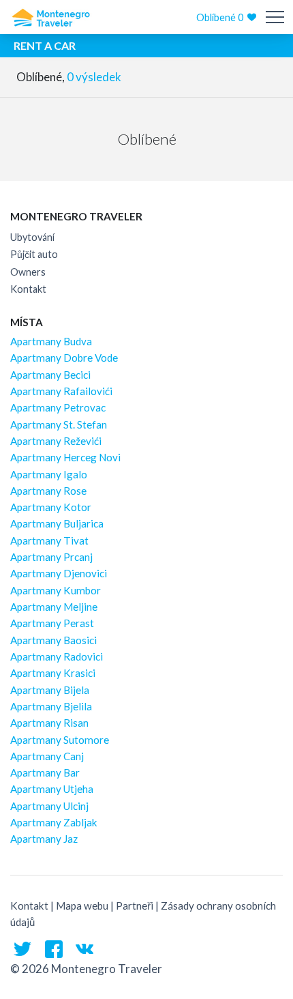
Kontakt (28, 289)
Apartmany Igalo (48, 474)
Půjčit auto (34, 254)
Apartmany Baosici (53, 640)
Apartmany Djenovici (58, 573)
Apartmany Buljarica (57, 523)
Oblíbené (219, 17)
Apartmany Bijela (49, 690)
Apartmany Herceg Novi (65, 457)
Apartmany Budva (51, 341)
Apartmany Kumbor (55, 590)
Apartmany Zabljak (53, 822)
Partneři (134, 905)
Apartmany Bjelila (51, 706)
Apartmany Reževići (56, 441)
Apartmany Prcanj (51, 557)
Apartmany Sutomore (59, 740)
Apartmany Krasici (52, 673)
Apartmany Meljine (53, 606)
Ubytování (32, 237)
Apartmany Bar (45, 772)
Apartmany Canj (47, 756)
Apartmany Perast (52, 623)
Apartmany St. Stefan (58, 424)
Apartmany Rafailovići (61, 391)
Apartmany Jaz (44, 838)
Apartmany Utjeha (51, 789)
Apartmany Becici (50, 374)
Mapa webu (82, 905)
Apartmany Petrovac (58, 407)
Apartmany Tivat (49, 540)
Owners (28, 272)
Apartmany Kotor (50, 507)
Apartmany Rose (48, 490)
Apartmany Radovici (56, 656)
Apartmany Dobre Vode (64, 357)
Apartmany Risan (49, 722)
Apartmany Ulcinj (49, 806)
